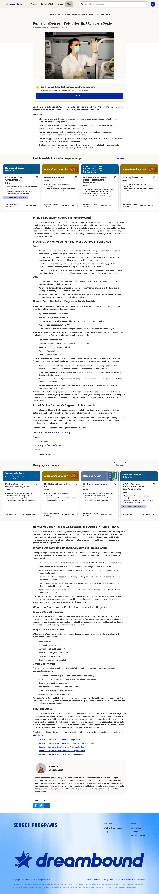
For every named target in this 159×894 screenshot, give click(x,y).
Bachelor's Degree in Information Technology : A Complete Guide (66, 743)
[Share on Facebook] (36, 805)
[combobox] (117, 4)
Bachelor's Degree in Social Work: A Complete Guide (61, 754)
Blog (69, 4)
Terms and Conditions (93, 880)
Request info (30, 205)
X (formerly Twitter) (137, 835)
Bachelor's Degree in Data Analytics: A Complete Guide (62, 747)
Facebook (133, 832)
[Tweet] (41, 805)
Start (78, 96)
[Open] (146, 4)
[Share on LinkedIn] (47, 805)
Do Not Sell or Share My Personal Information (130, 880)
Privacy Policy (108, 880)
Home (51, 14)
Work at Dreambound (113, 828)
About (60, 4)
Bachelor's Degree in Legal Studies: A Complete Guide (62, 751)
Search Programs (35, 825)
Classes (34, 4)
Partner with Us (135, 828)
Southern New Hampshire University (51, 432)
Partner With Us (47, 4)
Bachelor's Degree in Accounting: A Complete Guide (61, 739)
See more (120, 158)
